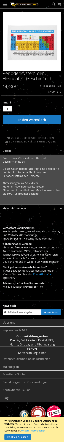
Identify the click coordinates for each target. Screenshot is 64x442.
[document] (32, 429)
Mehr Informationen (15, 208)
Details (7, 150)
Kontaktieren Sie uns (16, 390)
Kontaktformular (43, 274)
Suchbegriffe (11, 367)
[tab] (32, 151)
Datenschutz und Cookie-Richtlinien (26, 359)
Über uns (9, 322)
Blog (6, 398)
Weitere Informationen (33, 430)
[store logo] (24, 4)
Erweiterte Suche (14, 374)
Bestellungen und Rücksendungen (25, 382)
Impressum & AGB (15, 330)
